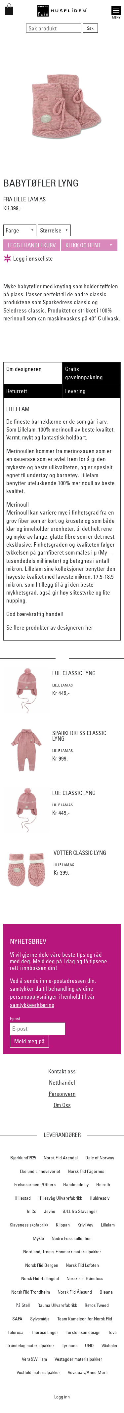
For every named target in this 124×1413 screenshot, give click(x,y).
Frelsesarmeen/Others (35, 1184)
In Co (31, 1211)
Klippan (63, 1225)
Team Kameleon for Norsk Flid (84, 1319)
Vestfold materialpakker (38, 1372)
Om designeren (24, 368)
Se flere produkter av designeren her (49, 627)
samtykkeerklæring (32, 1004)
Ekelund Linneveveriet (40, 1171)
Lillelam (108, 1225)
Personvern (62, 1093)
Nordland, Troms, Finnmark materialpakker (62, 1252)
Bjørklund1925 (23, 1158)
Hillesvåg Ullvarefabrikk (60, 1198)
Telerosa (15, 1332)
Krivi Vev (85, 1225)
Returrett (16, 391)
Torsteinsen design (83, 1332)
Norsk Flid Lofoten (82, 1265)
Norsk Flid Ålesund (75, 1292)
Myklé (38, 1238)
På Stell (23, 1305)
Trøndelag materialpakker (30, 1346)
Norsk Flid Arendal (61, 1158)
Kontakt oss (62, 1071)
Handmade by (76, 1184)
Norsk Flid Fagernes (86, 1171)
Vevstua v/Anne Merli (87, 1372)
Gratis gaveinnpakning (84, 372)
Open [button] (116, 9)
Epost (15, 1018)
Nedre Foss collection (72, 1238)
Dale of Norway (99, 1158)
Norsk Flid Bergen (41, 1265)
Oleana (106, 1292)
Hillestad (23, 1198)
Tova (112, 1332)
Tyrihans (69, 1346)
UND (89, 1346)
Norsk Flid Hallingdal (40, 1278)
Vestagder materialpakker (78, 1359)
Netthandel (62, 1082)
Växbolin (109, 1346)
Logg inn (62, 1396)
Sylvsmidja (40, 1319)
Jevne (49, 1211)
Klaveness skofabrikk (29, 1225)
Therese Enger (44, 1332)
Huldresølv (99, 1198)
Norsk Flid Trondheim (30, 1292)
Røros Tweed (97, 1305)
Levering (75, 391)
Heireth (103, 1184)
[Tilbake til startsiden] (62, 11)
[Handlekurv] (9, 12)
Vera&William (34, 1359)
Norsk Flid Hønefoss (84, 1278)
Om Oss (62, 1104)
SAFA (17, 1319)
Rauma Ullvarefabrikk (57, 1305)
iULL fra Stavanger (80, 1211)
